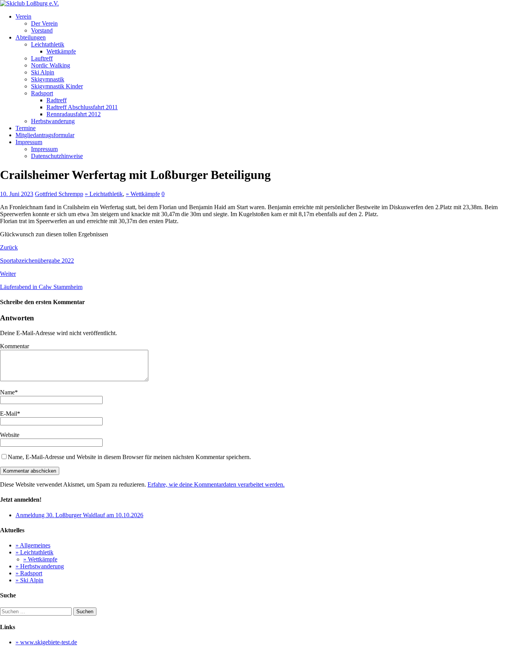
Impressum (28, 142)
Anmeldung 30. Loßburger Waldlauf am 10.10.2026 (79, 515)
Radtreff (56, 100)
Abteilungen (30, 37)
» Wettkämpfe (143, 194)
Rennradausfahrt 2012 (73, 114)
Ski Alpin (42, 72)
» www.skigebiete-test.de (46, 642)
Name (7, 392)
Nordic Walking (50, 65)
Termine (25, 128)
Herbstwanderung (53, 121)
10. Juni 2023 (16, 194)
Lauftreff (42, 58)
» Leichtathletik (104, 194)
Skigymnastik (47, 79)
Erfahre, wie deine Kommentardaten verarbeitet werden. (216, 484)
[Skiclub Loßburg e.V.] (29, 3)
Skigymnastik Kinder (57, 86)
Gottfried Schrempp (59, 194)
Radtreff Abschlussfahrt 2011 (82, 107)
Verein (23, 16)
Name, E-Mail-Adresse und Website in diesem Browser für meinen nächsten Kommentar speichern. (129, 457)
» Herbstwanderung (39, 566)
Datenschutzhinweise (57, 156)
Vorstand (42, 30)
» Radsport (28, 573)
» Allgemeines (32, 545)
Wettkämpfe (61, 51)
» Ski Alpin (29, 580)
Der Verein (44, 23)
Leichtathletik (47, 44)
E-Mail (8, 413)
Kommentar (14, 346)
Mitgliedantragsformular (44, 135)
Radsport (42, 93)
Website (9, 435)
